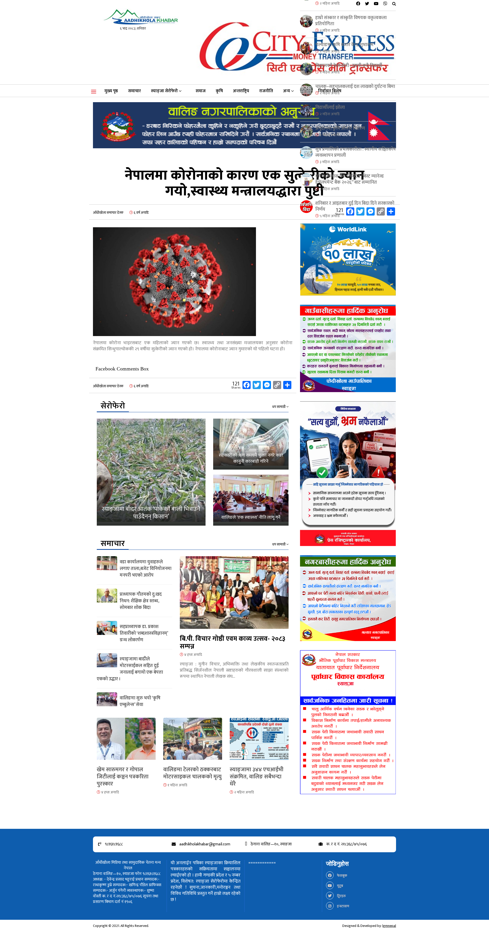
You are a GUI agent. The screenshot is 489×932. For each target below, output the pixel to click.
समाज (201, 91)
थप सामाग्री (279, 407)
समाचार (134, 91)
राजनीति (266, 91)
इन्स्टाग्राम (342, 906)
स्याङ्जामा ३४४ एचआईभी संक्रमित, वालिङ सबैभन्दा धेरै (256, 777)
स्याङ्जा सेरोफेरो (164, 91)
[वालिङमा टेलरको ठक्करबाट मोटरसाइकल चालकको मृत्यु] (192, 741)
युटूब (339, 886)
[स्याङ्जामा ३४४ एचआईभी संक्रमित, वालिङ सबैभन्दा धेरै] (259, 741)
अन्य (286, 91)
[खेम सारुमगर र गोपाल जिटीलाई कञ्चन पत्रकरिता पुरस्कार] (126, 741)
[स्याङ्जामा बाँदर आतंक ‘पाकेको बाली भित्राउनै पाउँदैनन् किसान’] (151, 472)
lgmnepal (389, 926)
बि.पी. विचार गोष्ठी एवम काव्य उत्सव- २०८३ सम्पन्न (232, 642)
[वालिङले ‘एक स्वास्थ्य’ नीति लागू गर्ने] (251, 500)
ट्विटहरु (341, 896)
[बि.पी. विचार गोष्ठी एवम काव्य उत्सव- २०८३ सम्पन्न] (234, 595)
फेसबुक (341, 875)
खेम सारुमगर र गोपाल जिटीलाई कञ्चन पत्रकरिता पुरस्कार (122, 777)
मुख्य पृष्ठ (111, 91)
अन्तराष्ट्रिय (241, 91)
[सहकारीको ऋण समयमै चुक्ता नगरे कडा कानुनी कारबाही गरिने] (251, 444)
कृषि (219, 91)
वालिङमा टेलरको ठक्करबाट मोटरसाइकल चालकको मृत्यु (192, 773)
